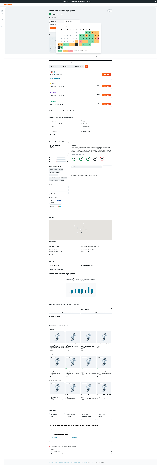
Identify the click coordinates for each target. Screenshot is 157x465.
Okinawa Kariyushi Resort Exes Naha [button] (104, 394)
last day (62, 180)
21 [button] (73, 41)
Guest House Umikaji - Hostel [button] (56, 369)
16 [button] (58, 41)
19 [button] (67, 41)
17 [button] (61, 41)
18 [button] (64, 41)
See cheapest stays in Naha (106, 353)
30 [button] (58, 47)
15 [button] (76, 38)
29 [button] (76, 44)
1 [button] (76, 32)
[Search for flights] (2, 8)
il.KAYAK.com (51, 462)
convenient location (53, 174)
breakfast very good (53, 169)
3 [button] (92, 32)
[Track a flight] (2, 19)
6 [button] (70, 35)
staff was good (64, 177)
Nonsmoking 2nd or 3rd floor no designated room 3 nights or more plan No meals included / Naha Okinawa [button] (72, 345)
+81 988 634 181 (52, 17)
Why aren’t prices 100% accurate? (58, 456)
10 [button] (61, 38)
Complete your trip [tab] (55, 429)
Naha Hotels (91, 462)
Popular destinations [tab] (65, 429)
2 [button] (89, 32)
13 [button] (70, 38)
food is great (57, 180)
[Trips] (2, 23)
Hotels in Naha (74, 437)
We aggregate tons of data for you (58, 453)
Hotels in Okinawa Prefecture (75, 462)
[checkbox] (55, 201)
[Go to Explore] (2, 17)
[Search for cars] (2, 13)
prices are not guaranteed (73, 447)
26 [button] (67, 44)
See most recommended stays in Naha (104, 379)
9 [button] (89, 35)
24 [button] (61, 44)
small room (61, 169)
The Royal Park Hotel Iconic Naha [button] (72, 394)
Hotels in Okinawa (85, 462)
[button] (155, 1)
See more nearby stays (107, 329)
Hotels (56, 462)
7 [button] (73, 35)
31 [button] (61, 47)
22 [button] (76, 41)
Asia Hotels (61, 462)
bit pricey (51, 180)
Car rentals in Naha (55, 437)
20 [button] (70, 41)
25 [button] (64, 44)
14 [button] (73, 38)
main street (52, 172)
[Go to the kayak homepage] (8, 4)
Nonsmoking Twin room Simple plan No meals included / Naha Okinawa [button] (104, 344)
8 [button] (76, 35)
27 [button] (70, 44)
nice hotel (57, 172)
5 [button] (67, 35)
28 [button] (73, 44)
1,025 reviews (60, 14)
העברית (89, 1)
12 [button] (67, 38)
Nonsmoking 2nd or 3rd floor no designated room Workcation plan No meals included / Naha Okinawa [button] (57, 346)
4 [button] (64, 35)
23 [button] (58, 44)
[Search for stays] (2, 11)
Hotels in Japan (66, 462)
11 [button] (64, 38)
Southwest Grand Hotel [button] (86, 394)
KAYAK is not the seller (55, 451)
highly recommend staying (55, 177)
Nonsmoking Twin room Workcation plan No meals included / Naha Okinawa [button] (88, 346)
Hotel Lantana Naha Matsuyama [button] (103, 369)
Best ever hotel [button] (53, 396)
